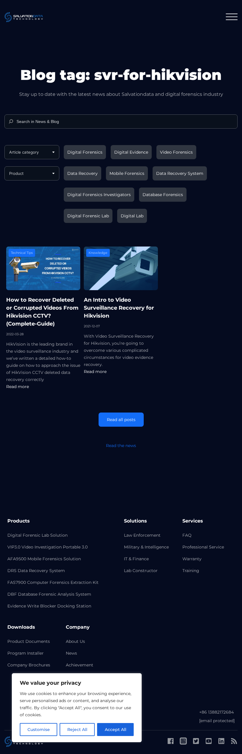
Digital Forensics (84, 152)
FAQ (187, 535)
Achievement (79, 665)
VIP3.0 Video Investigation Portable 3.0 (47, 547)
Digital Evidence (131, 152)
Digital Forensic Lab (88, 216)
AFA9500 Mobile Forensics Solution (44, 558)
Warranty (192, 558)
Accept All (115, 729)
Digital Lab (132, 216)
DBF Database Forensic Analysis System (49, 594)
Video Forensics (176, 152)
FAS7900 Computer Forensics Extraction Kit (53, 582)
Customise (38, 729)
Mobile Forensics (126, 173)
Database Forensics (163, 194)
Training (190, 570)
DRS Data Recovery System (36, 570)
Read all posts (121, 419)
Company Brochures (28, 665)
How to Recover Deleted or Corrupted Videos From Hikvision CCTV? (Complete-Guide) (42, 312)
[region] (77, 707)
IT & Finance (136, 558)
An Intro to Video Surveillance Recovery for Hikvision (119, 308)
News (71, 653)
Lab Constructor (141, 570)
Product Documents (28, 641)
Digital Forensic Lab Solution (37, 535)
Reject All (77, 729)
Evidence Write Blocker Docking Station (49, 606)
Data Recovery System (179, 173)
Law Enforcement (142, 535)
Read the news (121, 445)
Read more (17, 386)
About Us (75, 641)
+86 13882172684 (216, 712)
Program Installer (25, 653)
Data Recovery (82, 173)
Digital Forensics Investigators (99, 194)
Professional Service (203, 547)
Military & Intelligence (146, 547)
